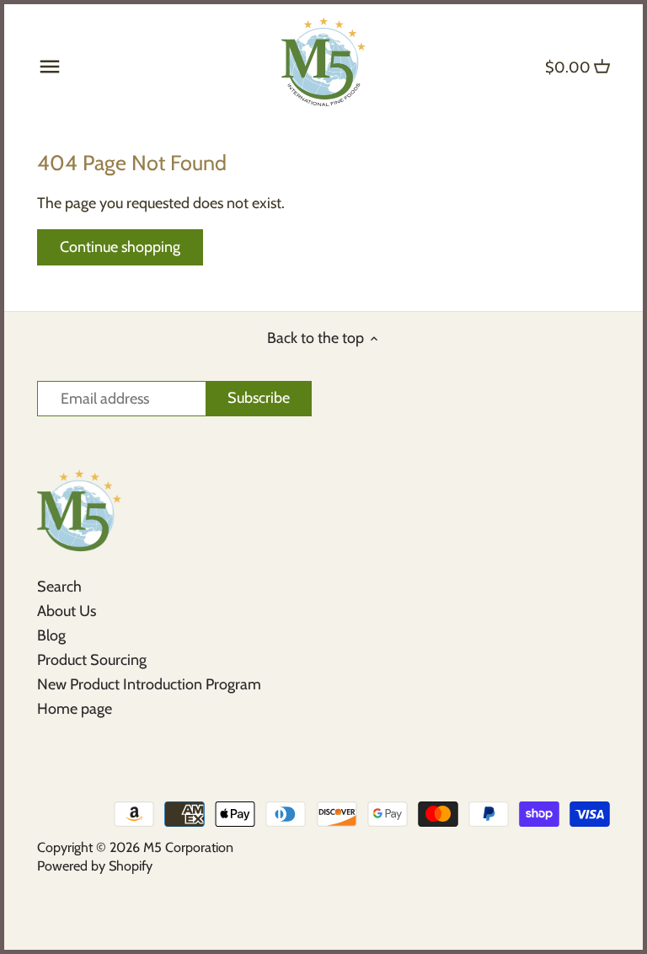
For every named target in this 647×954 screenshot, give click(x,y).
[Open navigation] (49, 66)
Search (59, 586)
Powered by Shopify (94, 865)
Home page (74, 708)
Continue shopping (120, 247)
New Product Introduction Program (149, 684)
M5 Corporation (188, 847)
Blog (51, 635)
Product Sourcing (92, 660)
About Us (66, 611)
